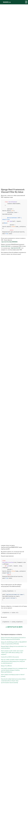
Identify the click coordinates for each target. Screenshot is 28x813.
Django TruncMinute (6, 666)
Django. (7, 2)
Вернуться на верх (14, 627)
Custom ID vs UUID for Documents (10, 657)
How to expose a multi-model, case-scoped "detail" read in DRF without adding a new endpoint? (12, 652)
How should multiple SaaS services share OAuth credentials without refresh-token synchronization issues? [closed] (13, 680)
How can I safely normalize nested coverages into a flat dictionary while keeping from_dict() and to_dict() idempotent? (13, 661)
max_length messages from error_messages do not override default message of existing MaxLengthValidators (14, 670)
